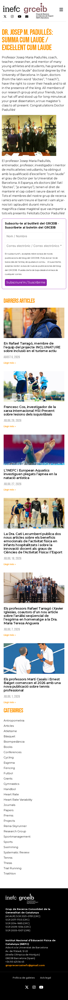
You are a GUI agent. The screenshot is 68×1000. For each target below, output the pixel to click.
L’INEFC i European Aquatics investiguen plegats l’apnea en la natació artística (30, 474)
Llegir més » (10, 363)
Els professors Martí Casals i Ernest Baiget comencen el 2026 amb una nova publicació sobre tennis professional (32, 684)
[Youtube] (19, 16)
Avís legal (45, 977)
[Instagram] (12, 16)
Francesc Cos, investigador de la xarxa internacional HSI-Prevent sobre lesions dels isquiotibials (30, 410)
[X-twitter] (5, 16)
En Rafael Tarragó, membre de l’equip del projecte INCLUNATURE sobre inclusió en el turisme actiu (32, 347)
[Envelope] (27, 16)
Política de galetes (24, 977)
